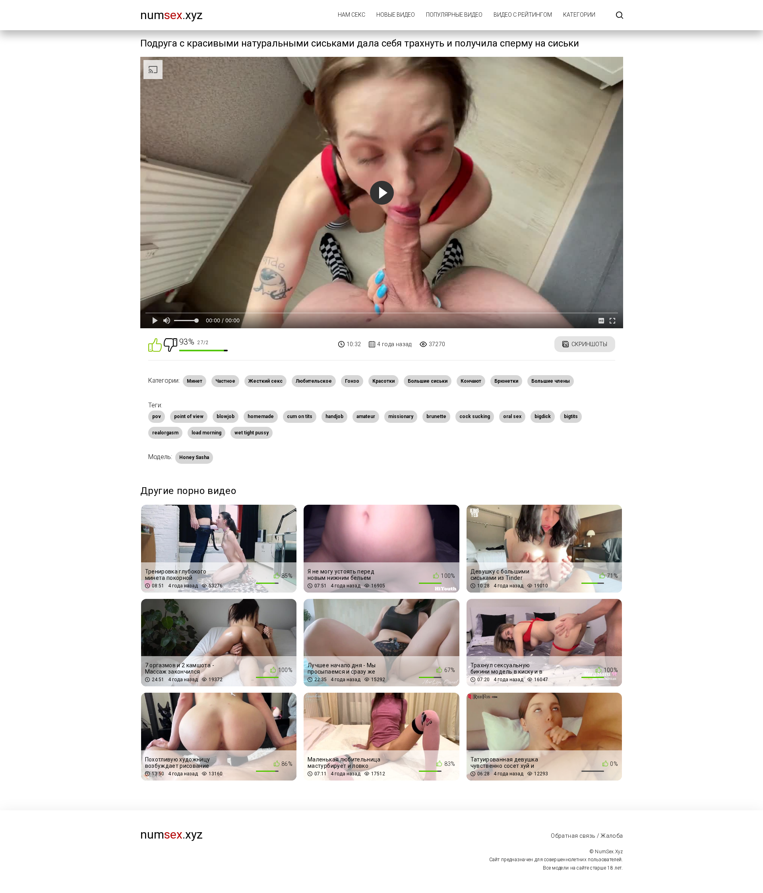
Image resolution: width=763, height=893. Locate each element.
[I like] (155, 344)
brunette (436, 416)
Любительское (314, 381)
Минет (194, 381)
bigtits (571, 416)
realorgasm (165, 433)
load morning (206, 433)
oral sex (512, 416)
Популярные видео (454, 15)
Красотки (383, 381)
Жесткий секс (265, 381)
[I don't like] (170, 344)
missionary (400, 416)
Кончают (471, 381)
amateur (365, 416)
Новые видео (395, 15)
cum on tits (299, 416)
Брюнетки (506, 381)
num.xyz (171, 15)
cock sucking (474, 416)
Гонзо (352, 381)
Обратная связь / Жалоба (587, 836)
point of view (188, 416)
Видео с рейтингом (523, 15)
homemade (261, 416)
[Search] (619, 16)
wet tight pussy (251, 433)
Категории (579, 15)
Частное (225, 381)
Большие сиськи (427, 381)
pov (156, 416)
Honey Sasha (194, 457)
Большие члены (550, 381)
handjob (334, 416)
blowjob (225, 416)
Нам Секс (351, 15)
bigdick (542, 416)
